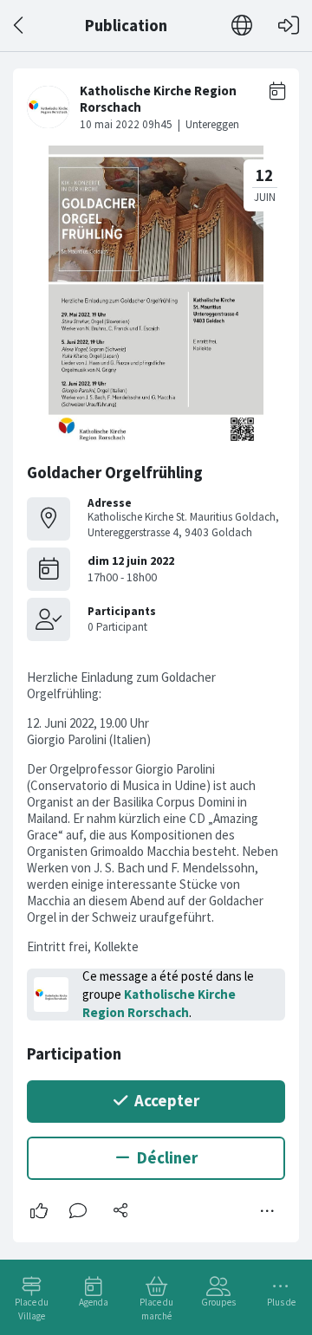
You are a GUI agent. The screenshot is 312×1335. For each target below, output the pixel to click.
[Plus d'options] (267, 1211)
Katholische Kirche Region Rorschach (159, 1003)
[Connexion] (288, 25)
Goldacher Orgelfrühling (115, 473)
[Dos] (19, 25)
